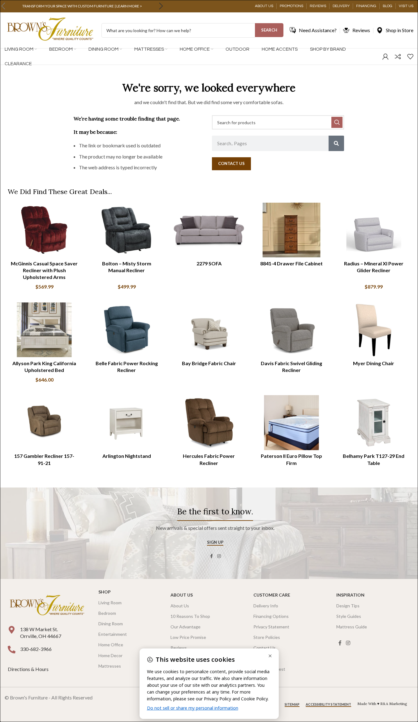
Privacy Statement (271, 626)
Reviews (178, 647)
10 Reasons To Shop (190, 616)
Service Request (269, 669)
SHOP (104, 591)
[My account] (385, 56)
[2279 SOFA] (208, 230)
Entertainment (112, 634)
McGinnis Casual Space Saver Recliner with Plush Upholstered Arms (44, 270)
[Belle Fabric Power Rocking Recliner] (126, 329)
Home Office (110, 644)
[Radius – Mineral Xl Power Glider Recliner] (373, 230)
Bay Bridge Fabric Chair (209, 363)
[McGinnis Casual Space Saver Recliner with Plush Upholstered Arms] (44, 230)
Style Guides (348, 616)
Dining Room (110, 623)
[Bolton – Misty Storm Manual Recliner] (126, 230)
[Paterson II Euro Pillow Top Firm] (291, 422)
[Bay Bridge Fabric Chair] (208, 329)
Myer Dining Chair (373, 363)
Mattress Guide (351, 626)
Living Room (110, 602)
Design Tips (348, 605)
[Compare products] (398, 56)
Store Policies (266, 637)
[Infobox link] (82, 6)
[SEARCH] (337, 122)
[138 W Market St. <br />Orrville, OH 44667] (11, 630)
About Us (181, 594)
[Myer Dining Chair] (373, 329)
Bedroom (107, 613)
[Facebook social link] (211, 556)
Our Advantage (185, 626)
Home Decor (110, 655)
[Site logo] (50, 30)
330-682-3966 (36, 649)
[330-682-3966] (11, 649)
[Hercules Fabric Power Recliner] (208, 422)
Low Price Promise (188, 637)
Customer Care (271, 594)
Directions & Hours (29, 669)
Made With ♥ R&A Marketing (382, 703)
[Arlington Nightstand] (126, 422)
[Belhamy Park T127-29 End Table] (373, 422)
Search (269, 29)
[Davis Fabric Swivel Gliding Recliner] (291, 329)
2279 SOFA (209, 263)
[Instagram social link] (219, 556)
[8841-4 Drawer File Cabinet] (291, 230)
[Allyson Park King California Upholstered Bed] (44, 329)
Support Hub (265, 658)
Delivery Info (265, 605)
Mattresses (109, 666)
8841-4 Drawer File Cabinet (291, 263)
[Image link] (47, 606)
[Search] (336, 143)
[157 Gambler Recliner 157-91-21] (44, 422)
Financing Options (271, 616)
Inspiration (350, 594)
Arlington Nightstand (126, 456)
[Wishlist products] (410, 56)
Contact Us (264, 647)
